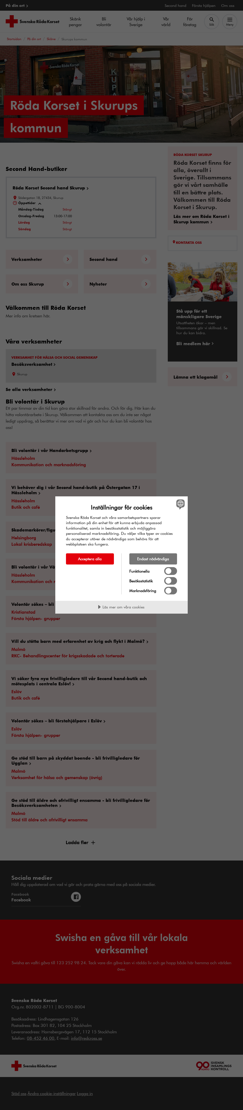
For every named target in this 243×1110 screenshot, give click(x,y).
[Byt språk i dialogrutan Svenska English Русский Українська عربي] (180, 504)
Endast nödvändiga (153, 558)
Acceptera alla (90, 558)
